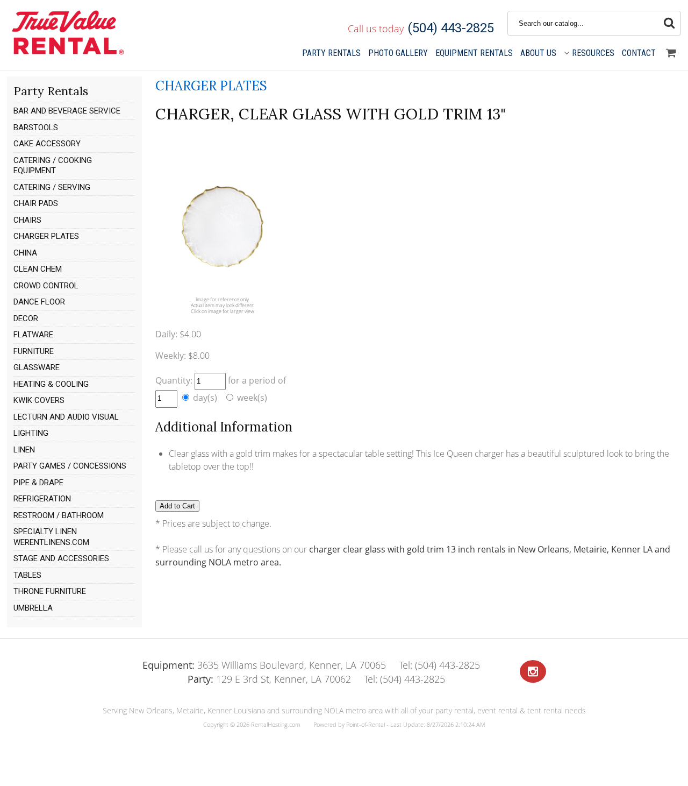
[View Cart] (671, 53)
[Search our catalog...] (669, 23)
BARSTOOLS (35, 127)
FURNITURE (33, 351)
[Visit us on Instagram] (533, 671)
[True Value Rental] (67, 53)
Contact (639, 53)
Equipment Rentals (474, 53)
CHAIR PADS (35, 203)
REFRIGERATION (42, 499)
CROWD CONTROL (45, 286)
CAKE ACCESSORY (47, 143)
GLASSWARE (36, 367)
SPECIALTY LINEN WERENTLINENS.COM (51, 537)
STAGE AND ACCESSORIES (61, 558)
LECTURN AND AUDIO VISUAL (66, 417)
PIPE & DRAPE (38, 482)
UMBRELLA (33, 608)
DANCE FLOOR (39, 302)
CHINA (25, 253)
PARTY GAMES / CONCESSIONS (69, 466)
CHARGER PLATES (46, 236)
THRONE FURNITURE (49, 591)
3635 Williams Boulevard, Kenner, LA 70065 (264, 664)
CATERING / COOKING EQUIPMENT (52, 165)
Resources (593, 53)
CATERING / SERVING (51, 187)
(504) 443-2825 (450, 28)
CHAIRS (27, 220)
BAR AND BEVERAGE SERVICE (66, 111)
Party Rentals (331, 53)
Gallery (398, 53)
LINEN (24, 450)
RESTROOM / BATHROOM (58, 515)
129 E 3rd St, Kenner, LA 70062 (269, 678)
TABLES (27, 575)
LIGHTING (30, 433)
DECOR (25, 318)
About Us (538, 53)
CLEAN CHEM (37, 269)
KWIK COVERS (38, 400)
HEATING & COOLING (51, 384)
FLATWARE (33, 334)
